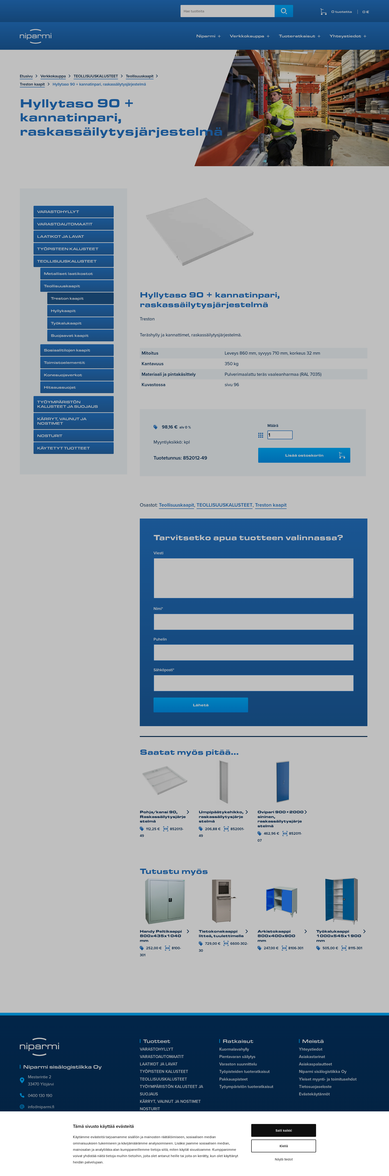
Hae (284, 11)
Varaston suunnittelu (238, 1064)
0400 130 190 (40, 1095)
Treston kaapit (32, 84)
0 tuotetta (350, 12)
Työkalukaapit (66, 323)
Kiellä (284, 1146)
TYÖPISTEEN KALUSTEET (67, 248)
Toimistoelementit (64, 362)
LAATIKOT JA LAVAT (60, 236)
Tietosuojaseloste (315, 1086)
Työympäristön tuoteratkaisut (246, 1086)
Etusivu (26, 76)
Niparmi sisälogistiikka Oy (322, 1071)
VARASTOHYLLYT (58, 211)
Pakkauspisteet (233, 1079)
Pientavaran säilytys (237, 1057)
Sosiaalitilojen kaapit (67, 350)
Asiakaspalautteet (315, 1064)
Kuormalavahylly (234, 1049)
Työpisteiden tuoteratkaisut (244, 1071)
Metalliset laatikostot (68, 273)
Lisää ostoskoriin (304, 455)
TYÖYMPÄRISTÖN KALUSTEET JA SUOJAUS (67, 404)
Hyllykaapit (63, 310)
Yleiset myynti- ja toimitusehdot (328, 1079)
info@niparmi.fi (41, 1107)
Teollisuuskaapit (140, 76)
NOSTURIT (49, 435)
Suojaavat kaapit (70, 335)
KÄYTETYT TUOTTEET (63, 448)
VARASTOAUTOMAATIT (65, 224)
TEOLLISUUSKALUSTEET (96, 76)
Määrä (272, 425)
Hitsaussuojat (60, 387)
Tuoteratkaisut (297, 35)
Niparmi (205, 35)
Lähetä (201, 704)
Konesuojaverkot (63, 374)
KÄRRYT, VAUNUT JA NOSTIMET (61, 421)
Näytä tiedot (284, 1159)
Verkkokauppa (247, 35)
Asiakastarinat (312, 1057)
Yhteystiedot (345, 35)
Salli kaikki (284, 1130)
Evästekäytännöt (314, 1094)
